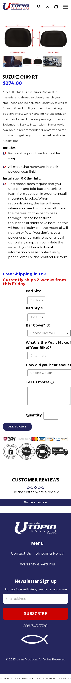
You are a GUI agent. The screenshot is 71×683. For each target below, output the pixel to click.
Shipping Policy (50, 553)
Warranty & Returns (37, 564)
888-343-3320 (35, 626)
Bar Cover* (35, 325)
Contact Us (21, 553)
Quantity (34, 415)
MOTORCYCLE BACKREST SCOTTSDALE (22, 678)
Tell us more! (37, 382)
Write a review (35, 502)
